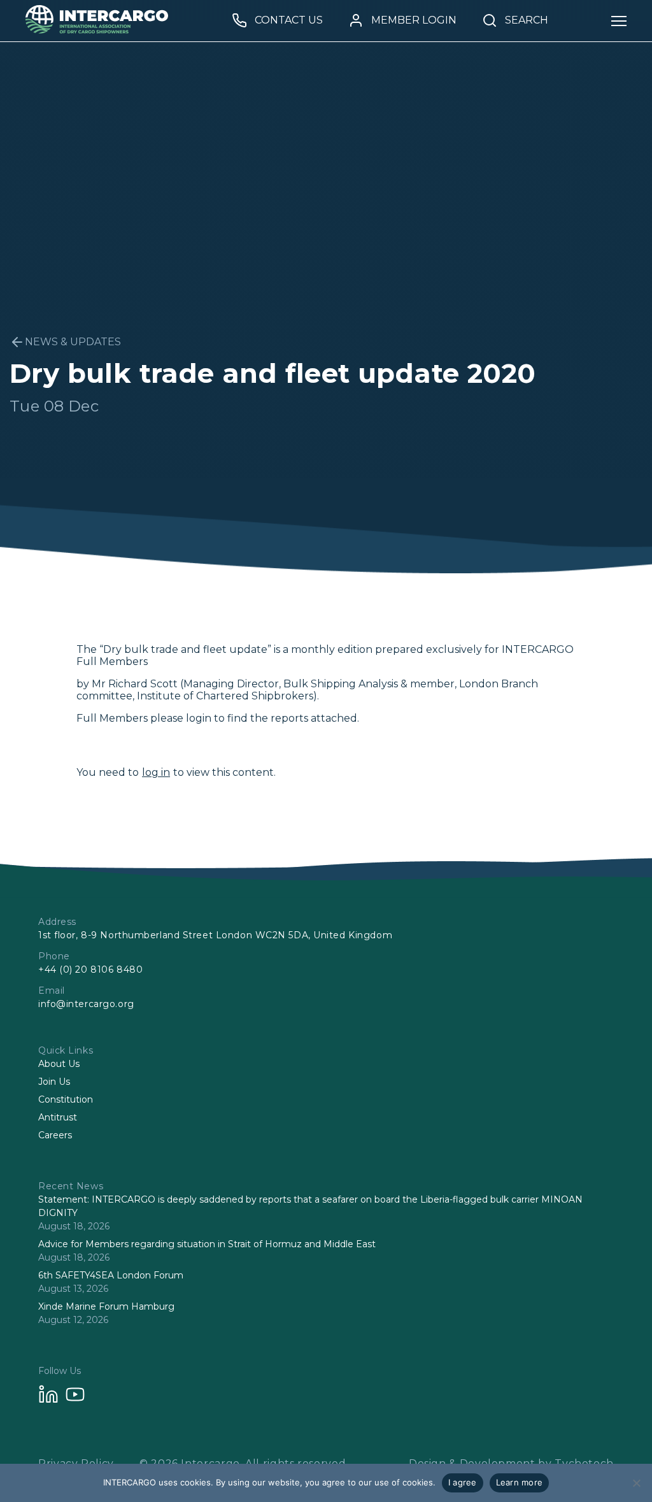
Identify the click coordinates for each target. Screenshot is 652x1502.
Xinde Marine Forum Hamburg (106, 1306)
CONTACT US (289, 20)
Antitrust (57, 1117)
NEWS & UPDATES (73, 342)
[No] (636, 1483)
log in (156, 772)
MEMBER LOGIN (414, 20)
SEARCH (526, 20)
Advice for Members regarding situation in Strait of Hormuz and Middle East (207, 1244)
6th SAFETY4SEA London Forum (110, 1275)
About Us (59, 1063)
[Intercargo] (96, 30)
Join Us (54, 1081)
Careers (55, 1135)
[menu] (619, 20)
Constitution (65, 1099)
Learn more (519, 1482)
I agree (462, 1482)
